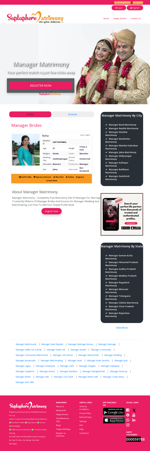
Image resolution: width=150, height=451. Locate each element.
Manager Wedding (113, 355)
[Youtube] (133, 414)
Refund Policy (85, 417)
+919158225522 (123, 2)
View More (122, 327)
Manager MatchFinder (88, 355)
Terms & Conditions (84, 408)
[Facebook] (127, 409)
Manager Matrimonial (26, 344)
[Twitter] (134, 409)
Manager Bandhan (68, 371)
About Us (60, 406)
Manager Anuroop (118, 371)
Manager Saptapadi (110, 365)
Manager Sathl (67, 365)
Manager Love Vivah (63, 376)
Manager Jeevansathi (26, 360)
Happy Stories (119, 18)
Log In (119, 7)
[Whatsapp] (127, 419)
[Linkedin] (133, 419)
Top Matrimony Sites (62, 419)
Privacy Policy (85, 413)
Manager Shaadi (78, 349)
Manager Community (101, 349)
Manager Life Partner (63, 355)
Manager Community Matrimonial (32, 355)
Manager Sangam (87, 365)
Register (135, 7)
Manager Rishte (23, 376)
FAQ (81, 425)
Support (139, 2)
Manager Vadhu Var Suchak (29, 349)
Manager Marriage (107, 344)
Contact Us (136, 18)
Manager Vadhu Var (56, 349)
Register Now (51, 211)
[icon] (114, 411)
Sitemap (83, 421)
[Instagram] (127, 424)
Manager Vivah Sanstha (98, 360)
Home (106, 18)
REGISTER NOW (40, 85)
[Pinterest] (127, 414)
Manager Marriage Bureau (80, 344)
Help (81, 429)
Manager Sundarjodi (45, 365)
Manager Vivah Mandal (52, 344)
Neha (45, 135)
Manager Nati (42, 376)
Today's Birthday (63, 429)
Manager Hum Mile (25, 382)
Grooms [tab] (72, 114)
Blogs (58, 425)
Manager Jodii (120, 360)
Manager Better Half (88, 376)
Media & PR (61, 410)
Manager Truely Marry (113, 376)
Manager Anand (47, 371)
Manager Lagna (23, 365)
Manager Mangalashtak (93, 371)
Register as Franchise (61, 434)
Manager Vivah (75, 360)
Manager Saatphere (25, 371)
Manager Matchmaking (52, 360)
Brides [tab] (30, 114)
